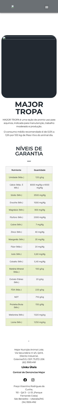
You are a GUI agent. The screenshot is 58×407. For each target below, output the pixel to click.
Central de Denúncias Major (29, 372)
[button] (46, 7)
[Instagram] (32, 379)
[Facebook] (25, 379)
